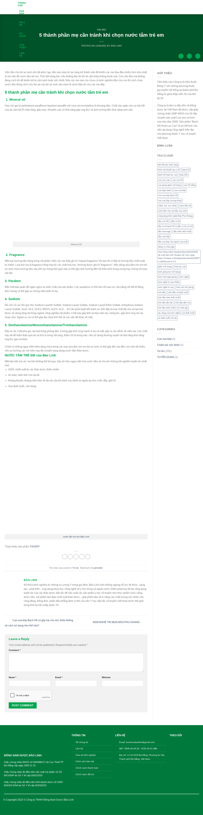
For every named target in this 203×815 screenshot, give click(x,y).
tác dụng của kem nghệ (169, 313)
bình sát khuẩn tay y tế (168, 170)
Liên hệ (21, 54)
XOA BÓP (21, 12)
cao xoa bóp (179, 190)
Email (58, 677)
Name (12, 677)
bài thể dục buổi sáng (168, 164)
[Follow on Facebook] (172, 741)
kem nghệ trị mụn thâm (168, 282)
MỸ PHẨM (22, 34)
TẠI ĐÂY (35, 546)
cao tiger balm (164, 190)
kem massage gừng (167, 277)
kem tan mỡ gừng (185, 287)
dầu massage (164, 231)
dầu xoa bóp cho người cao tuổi (172, 242)
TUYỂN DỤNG (165, 357)
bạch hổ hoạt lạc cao (167, 175)
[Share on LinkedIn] (87, 556)
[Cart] (197, 56)
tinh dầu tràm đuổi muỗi (169, 297)
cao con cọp (163, 180)
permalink (98, 568)
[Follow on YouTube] (187, 741)
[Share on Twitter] (70, 556)
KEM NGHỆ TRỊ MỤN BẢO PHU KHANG (116, 622)
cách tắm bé (185, 205)
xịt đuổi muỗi (188, 313)
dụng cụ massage (166, 247)
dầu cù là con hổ (185, 226)
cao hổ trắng (189, 185)
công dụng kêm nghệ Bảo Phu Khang (175, 216)
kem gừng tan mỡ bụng (169, 272)
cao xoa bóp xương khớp (170, 200)
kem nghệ (184, 277)
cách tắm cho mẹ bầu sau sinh (172, 211)
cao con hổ (177, 180)
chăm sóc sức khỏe (167, 205)
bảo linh (183, 175)
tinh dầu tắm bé (165, 302)
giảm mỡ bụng (164, 266)
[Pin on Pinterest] (82, 556)
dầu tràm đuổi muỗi (182, 231)
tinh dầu (161, 292)
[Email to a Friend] (76, 556)
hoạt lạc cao (180, 266)
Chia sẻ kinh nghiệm (85, 755)
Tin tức (75, 568)
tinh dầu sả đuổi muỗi (178, 292)
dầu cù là (175, 221)
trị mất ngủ (183, 308)
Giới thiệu (22, 46)
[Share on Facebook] (64, 556)
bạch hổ (186, 170)
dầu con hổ (163, 221)
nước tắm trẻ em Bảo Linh (76, 536)
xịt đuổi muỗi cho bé (167, 318)
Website (106, 677)
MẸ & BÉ (22, 23)
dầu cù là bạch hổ (166, 226)
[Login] (189, 56)
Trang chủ (22, 4)
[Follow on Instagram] (177, 741)
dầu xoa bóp (163, 236)
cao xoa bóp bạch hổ (167, 195)
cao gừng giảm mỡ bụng (169, 185)
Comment (14, 650)
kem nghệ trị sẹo (166, 287)
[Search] (180, 56)
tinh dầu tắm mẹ (182, 302)
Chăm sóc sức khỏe (168, 345)
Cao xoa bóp (164, 339)
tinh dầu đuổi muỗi (166, 308)
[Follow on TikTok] (182, 741)
